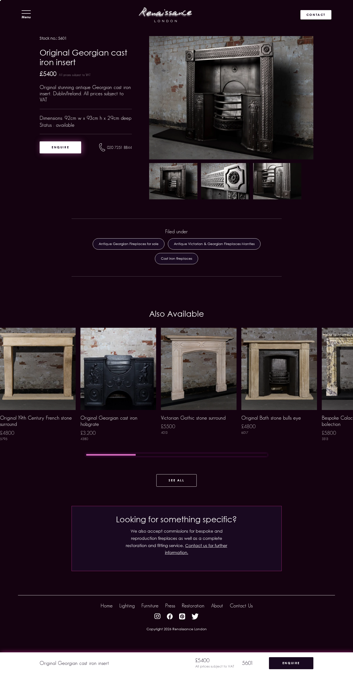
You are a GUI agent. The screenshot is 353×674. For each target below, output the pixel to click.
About (217, 606)
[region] (176, 392)
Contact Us (241, 606)
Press (170, 606)
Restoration (193, 606)
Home (107, 606)
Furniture (149, 606)
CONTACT (315, 15)
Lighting (127, 606)
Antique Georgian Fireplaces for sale (128, 244)
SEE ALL (176, 480)
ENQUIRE (60, 147)
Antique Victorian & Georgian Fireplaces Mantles (214, 244)
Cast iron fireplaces (176, 258)
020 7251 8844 (119, 147)
